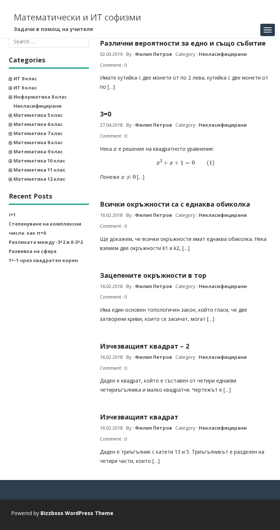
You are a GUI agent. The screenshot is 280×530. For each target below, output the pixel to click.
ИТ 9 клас (25, 78)
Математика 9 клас (38, 151)
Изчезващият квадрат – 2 (144, 346)
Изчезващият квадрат (139, 416)
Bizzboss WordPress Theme (76, 513)
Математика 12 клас (39, 179)
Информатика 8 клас (40, 96)
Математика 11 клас (39, 169)
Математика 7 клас (38, 133)
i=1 (12, 214)
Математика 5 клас (38, 115)
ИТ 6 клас (25, 87)
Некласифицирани (37, 106)
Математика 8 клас (38, 142)
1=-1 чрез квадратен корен (43, 260)
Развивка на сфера (33, 251)
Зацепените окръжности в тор (153, 275)
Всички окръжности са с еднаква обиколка (175, 204)
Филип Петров (153, 54)
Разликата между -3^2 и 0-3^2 (46, 242)
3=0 (105, 114)
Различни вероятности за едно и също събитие (183, 43)
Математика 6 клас (38, 124)
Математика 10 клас (39, 160)
